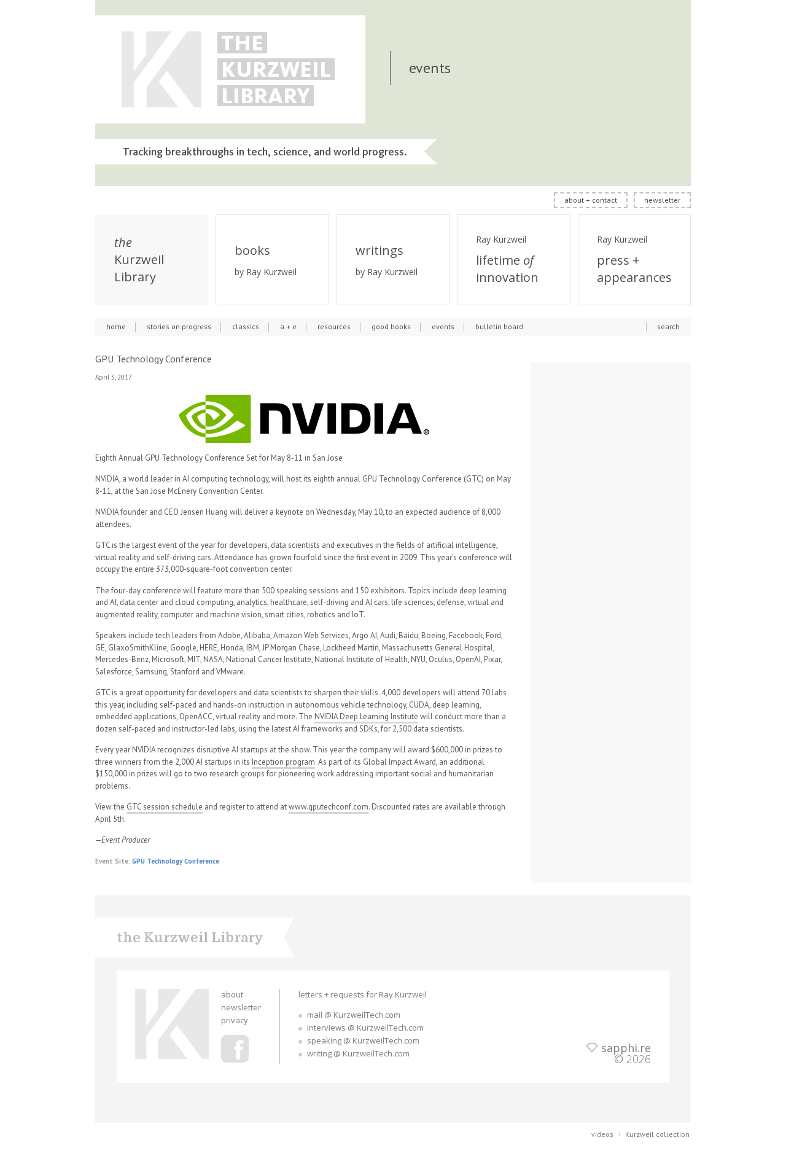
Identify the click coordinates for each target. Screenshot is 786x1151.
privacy (234, 1020)
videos (602, 1134)
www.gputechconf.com (328, 807)
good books (391, 326)
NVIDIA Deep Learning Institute (366, 716)
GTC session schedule (164, 807)
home (116, 326)
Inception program (283, 762)
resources (334, 326)
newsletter (662, 200)
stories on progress (179, 326)
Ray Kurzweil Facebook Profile (235, 1049)
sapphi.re (626, 1047)
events (443, 326)
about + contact (590, 200)
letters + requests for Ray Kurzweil (362, 994)
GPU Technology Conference (175, 861)
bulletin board (499, 326)
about (232, 994)
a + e (288, 326)
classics (245, 326)
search (668, 326)
